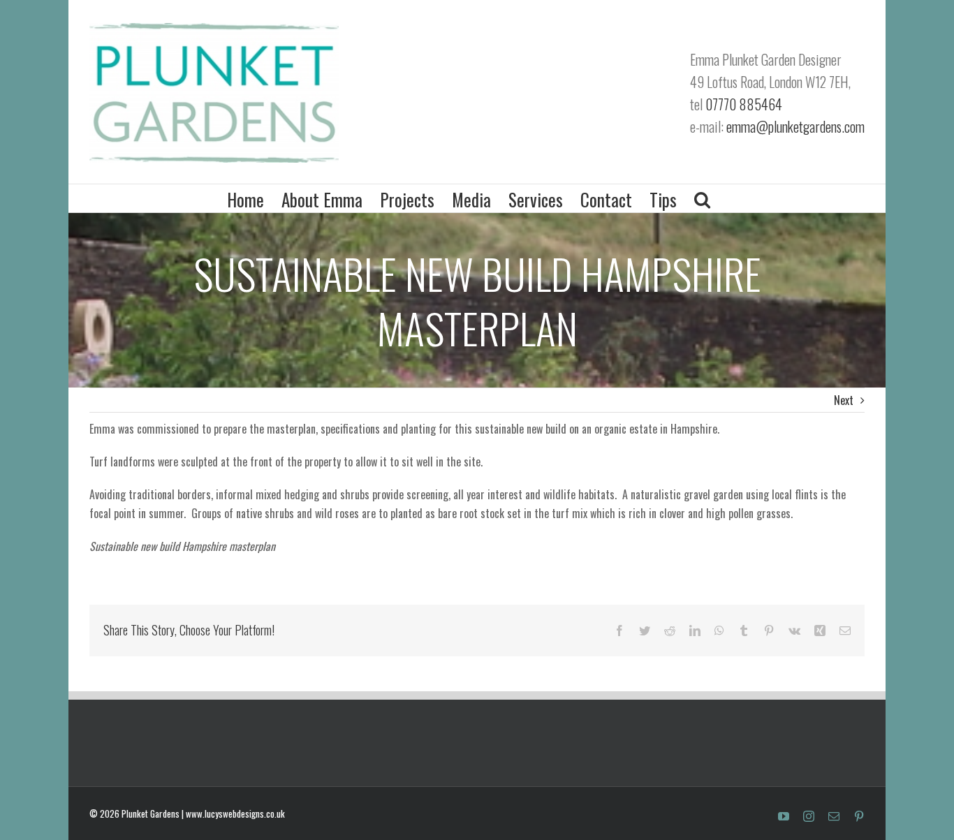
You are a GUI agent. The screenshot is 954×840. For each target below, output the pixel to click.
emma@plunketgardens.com (795, 126)
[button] (702, 198)
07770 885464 (743, 104)
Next (843, 400)
